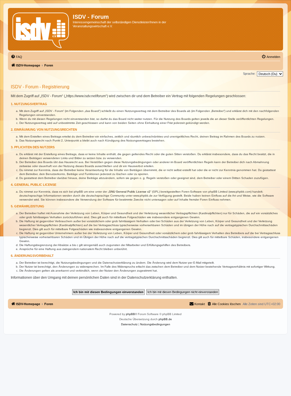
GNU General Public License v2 (129, 191)
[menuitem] (16, 56)
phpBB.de (165, 319)
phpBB (130, 314)
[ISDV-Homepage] (41, 29)
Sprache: (249, 73)
